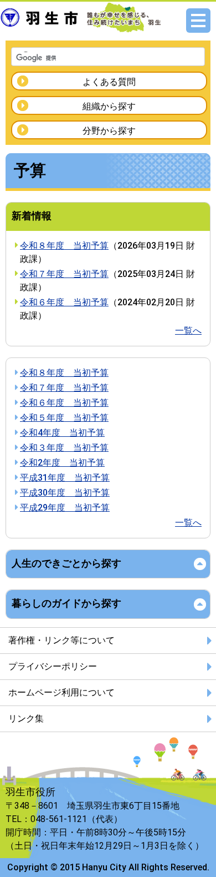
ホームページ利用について (61, 692)
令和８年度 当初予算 (64, 245)
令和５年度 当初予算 (64, 417)
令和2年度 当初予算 (62, 462)
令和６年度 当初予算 (64, 302)
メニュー (198, 20)
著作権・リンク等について (61, 640)
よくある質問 (109, 82)
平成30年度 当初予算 (65, 492)
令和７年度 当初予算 (64, 274)
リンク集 (26, 718)
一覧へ (188, 330)
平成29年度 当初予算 (65, 507)
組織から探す (109, 106)
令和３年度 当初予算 (64, 447)
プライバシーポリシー (52, 666)
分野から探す (109, 130)
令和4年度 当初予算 (62, 432)
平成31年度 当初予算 (65, 477)
